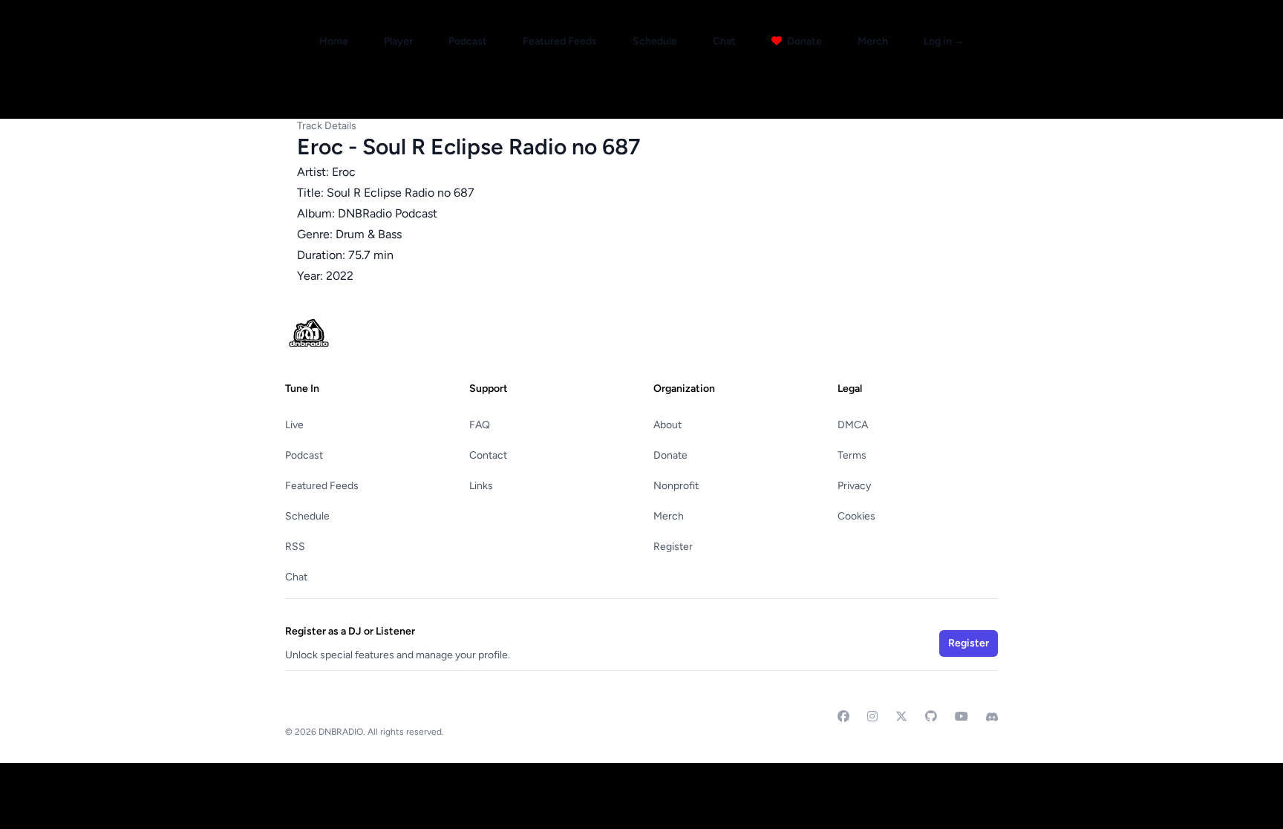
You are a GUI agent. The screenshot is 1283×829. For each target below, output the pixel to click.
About (667, 425)
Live (294, 425)
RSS (295, 546)
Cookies (856, 516)
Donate (803, 41)
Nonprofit (676, 485)
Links (481, 485)
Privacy (854, 485)
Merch (873, 41)
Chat (724, 41)
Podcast (467, 41)
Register (673, 546)
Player (398, 41)
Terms (852, 455)
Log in (944, 41)
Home (333, 41)
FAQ (479, 425)
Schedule (655, 41)
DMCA (853, 425)
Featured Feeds (560, 41)
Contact (488, 455)
